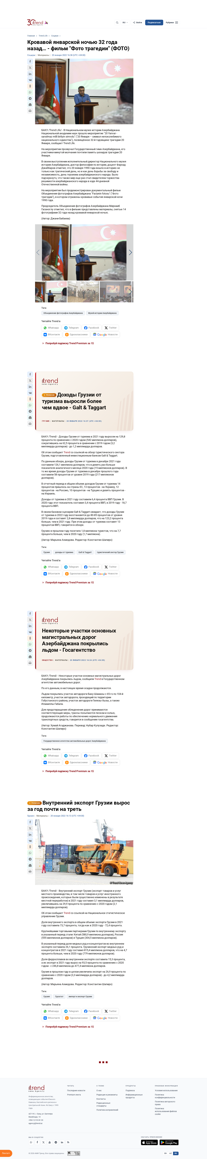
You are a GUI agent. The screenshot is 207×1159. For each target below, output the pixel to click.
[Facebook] (37, 1142)
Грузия (47, 552)
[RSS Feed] (68, 1142)
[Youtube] (49, 1142)
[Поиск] (117, 22)
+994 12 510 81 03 (36, 1120)
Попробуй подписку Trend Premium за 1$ (69, 343)
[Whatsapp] (31, 1142)
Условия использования (166, 1090)
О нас (99, 1090)
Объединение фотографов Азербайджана (63, 313)
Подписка (130, 1090)
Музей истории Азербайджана (102, 313)
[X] (43, 1142)
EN (165, 1153)
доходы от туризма (64, 552)
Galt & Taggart (85, 552)
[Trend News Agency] (36, 1088)
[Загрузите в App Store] (149, 1142)
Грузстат (59, 996)
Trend (67, 452)
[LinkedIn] (62, 1142)
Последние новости (76, 1090)
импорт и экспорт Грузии (80, 996)
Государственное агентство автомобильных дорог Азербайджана (75, 741)
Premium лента (74, 1095)
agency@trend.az (35, 1123)
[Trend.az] (37, 22)
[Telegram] (55, 1142)
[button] (30, 61)
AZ (170, 1153)
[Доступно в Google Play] (169, 1142)
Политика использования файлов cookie (166, 1111)
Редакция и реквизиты (107, 1095)
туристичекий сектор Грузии (110, 552)
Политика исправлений (107, 1110)
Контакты (101, 1099)
